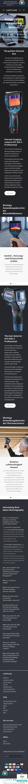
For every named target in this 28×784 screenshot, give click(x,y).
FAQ (4, 708)
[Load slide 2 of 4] (13, 284)
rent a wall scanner (8, 729)
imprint (5, 684)
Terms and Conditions (9, 691)
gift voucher (6, 743)
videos (5, 706)
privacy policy (7, 682)
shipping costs (7, 687)
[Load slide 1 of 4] (11, 284)
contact (5, 710)
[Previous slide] (8, 283)
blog (4, 712)
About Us (6, 678)
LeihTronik (14, 773)
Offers (5, 741)
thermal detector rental (10, 727)
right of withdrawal (9, 689)
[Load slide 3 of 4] (15, 284)
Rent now (10, 193)
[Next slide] (20, 283)
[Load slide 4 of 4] (17, 284)
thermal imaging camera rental (12, 724)
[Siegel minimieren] (26, 775)
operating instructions (9, 701)
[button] (4, 10)
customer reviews (8, 680)
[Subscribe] (23, 756)
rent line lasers (7, 731)
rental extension (8, 703)
